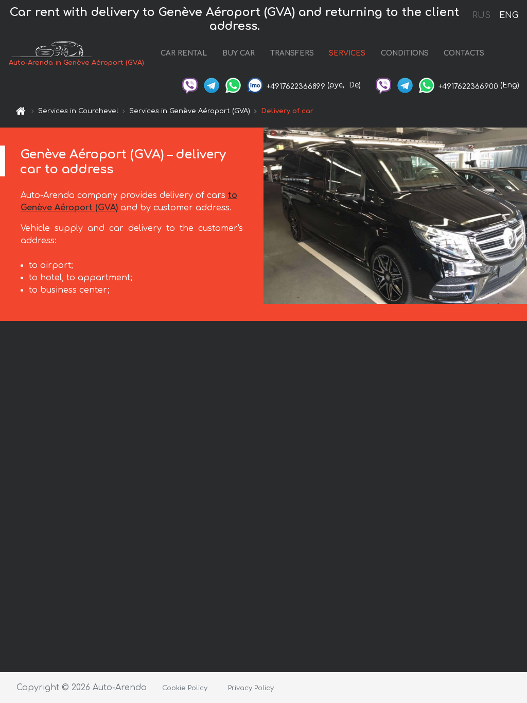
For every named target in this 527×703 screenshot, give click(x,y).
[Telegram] (211, 85)
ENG (508, 15)
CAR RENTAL (184, 53)
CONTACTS (464, 53)
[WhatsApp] (233, 85)
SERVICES (347, 53)
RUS (481, 15)
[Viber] (190, 85)
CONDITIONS (405, 53)
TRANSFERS (292, 53)
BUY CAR (238, 53)
